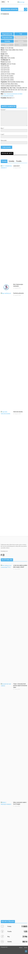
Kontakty (25, 947)
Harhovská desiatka (18, 411)
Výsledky (7, 41)
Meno (2, 128)
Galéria (7, 45)
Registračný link (7, 34)
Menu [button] (3, 2)
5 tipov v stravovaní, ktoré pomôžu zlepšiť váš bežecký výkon (20, 685)
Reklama (20, 947)
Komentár (3, 109)
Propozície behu (7, 37)
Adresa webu (4, 140)
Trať (20, 34)
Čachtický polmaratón (18, 293)
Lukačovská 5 (16, 166)
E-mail (2, 134)
